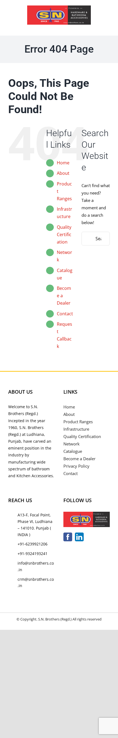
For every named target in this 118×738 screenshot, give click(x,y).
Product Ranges (78, 421)
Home (63, 163)
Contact (65, 314)
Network (71, 444)
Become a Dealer (79, 458)
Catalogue (72, 451)
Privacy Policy (76, 466)
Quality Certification (64, 234)
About (63, 173)
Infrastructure (76, 429)
